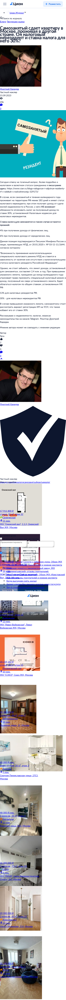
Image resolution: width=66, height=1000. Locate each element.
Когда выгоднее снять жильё (21, 580)
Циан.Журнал (17, 12)
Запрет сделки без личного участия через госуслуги (33, 584)
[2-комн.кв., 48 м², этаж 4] (20, 949)
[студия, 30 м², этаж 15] (20, 647)
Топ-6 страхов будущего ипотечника (25, 587)
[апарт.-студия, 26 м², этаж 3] (20, 748)
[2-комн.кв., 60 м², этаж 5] (20, 697)
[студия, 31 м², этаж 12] (20, 496)
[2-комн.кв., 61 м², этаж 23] (20, 899)
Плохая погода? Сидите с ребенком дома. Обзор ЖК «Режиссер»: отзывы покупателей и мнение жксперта (34, 563)
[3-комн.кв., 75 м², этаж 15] (20, 848)
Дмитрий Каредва (9, 88)
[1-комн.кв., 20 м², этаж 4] (20, 798)
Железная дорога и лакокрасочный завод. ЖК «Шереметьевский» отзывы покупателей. (30, 570)
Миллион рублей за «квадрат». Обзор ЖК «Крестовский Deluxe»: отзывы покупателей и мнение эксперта (35, 576)
